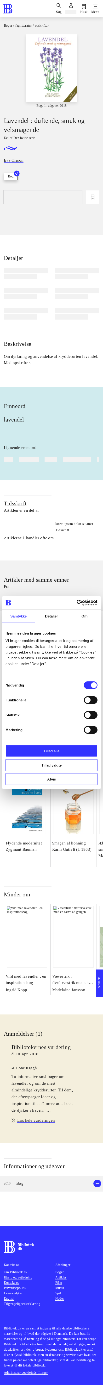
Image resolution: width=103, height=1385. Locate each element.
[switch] (90, 700)
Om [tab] (84, 616)
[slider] (51, 71)
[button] (51, 1183)
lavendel (14, 419)
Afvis (51, 779)
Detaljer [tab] (51, 616)
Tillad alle (51, 751)
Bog (10, 176)
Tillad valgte (51, 765)
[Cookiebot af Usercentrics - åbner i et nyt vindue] (76, 603)
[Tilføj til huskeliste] (92, 197)
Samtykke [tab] (18, 616)
